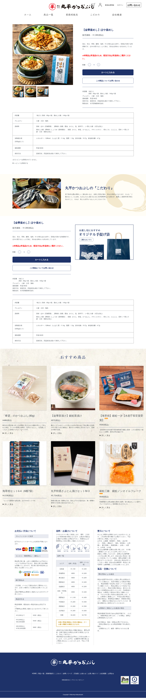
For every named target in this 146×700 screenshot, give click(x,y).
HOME (34, 673)
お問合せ (111, 673)
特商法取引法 (66, 680)
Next (69, 54)
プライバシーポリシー (77, 680)
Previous (15, 54)
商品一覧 (41, 673)
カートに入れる (108, 72)
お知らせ (83, 673)
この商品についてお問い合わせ (108, 81)
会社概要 (103, 673)
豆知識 (76, 673)
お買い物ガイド (93, 673)
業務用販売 (50, 673)
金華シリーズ (67, 673)
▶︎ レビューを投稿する (20, 163)
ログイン (120, 5)
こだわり (58, 673)
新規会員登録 (109, 5)
